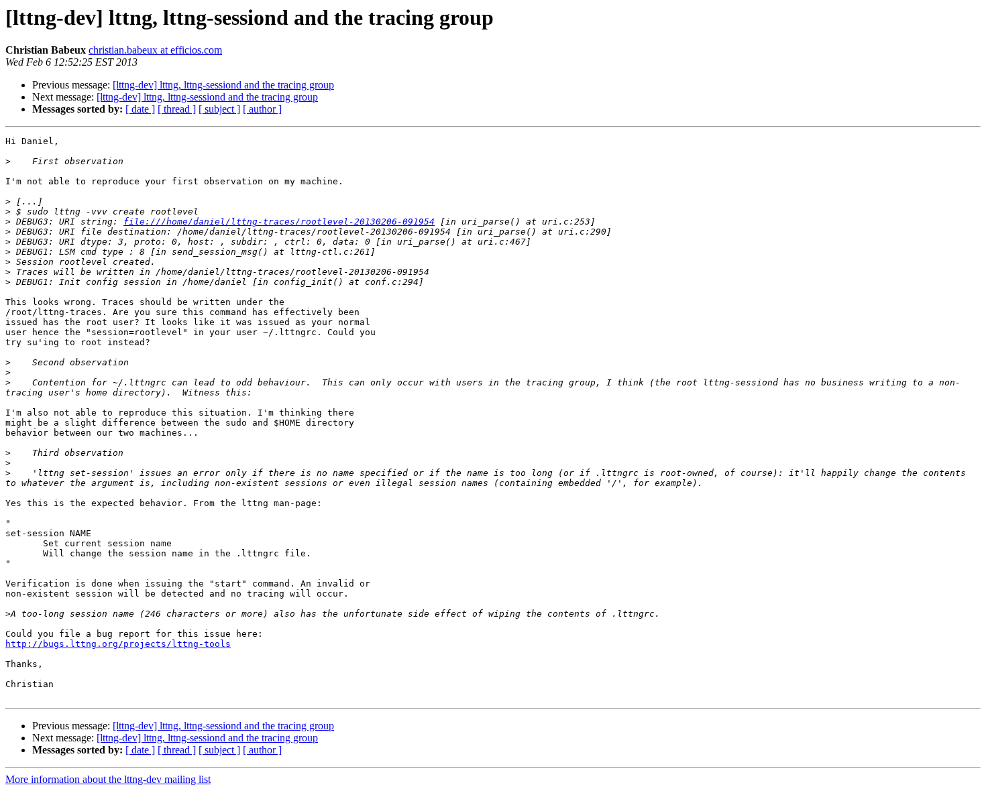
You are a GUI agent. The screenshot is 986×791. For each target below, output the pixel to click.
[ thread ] (177, 109)
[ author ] (262, 109)
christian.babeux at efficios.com (155, 50)
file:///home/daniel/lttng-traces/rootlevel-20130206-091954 (279, 222)
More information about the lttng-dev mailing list (108, 779)
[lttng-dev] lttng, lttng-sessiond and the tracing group (223, 84)
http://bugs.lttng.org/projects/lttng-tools (118, 644)
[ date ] (140, 109)
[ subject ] (219, 109)
